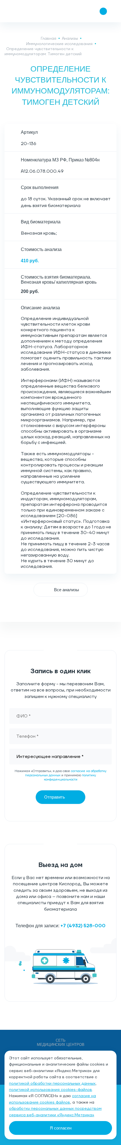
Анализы (70, 38)
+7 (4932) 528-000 (83, 926)
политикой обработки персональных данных (52, 1083)
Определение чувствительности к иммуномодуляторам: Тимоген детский (43, 51)
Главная (48, 38)
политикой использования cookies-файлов (50, 1089)
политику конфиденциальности (70, 777)
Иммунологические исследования (59, 43)
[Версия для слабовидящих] (70, 11)
